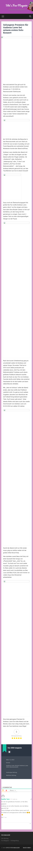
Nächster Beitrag (11, 775)
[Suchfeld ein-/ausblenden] (30, 16)
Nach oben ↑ (27, 847)
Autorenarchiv (9, 752)
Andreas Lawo (10, 765)
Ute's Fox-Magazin (16, 5)
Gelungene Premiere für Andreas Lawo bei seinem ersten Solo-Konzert (15, 28)
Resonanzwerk (14, 767)
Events (8, 762)
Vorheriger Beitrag (11, 772)
